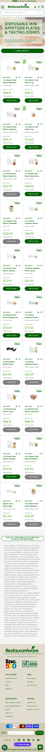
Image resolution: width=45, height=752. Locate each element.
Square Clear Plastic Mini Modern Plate (8, 505)
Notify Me (11, 194)
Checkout (30, 682)
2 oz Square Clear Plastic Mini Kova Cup (9, 81)
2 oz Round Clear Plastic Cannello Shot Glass (9, 458)
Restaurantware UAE (13, 706)
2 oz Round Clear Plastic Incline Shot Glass (10, 175)
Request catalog (33, 710)
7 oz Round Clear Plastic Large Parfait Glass (9, 410)
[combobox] (22, 12)
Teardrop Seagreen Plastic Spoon (32, 269)
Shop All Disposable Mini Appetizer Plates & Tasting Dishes (22, 538)
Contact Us (31, 703)
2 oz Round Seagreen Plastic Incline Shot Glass (31, 363)
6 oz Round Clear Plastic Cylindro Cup (9, 269)
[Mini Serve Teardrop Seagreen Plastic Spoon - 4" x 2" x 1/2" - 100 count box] (33, 255)
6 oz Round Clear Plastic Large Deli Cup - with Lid (31, 410)
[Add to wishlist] (39, 7)
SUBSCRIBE (39, 733)
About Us (8, 713)
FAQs (7, 686)
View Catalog (32, 706)
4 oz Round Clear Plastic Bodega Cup (10, 316)
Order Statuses (11, 679)
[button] (2, 6)
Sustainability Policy (13, 703)
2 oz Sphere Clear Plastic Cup (31, 128)
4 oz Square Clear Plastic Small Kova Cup (32, 458)
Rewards (8, 689)
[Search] (41, 12)
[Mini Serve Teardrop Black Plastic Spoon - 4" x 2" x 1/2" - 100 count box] (11, 349)
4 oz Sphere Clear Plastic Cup (32, 81)
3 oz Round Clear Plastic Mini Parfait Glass (32, 175)
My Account (31, 679)
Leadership (9, 717)
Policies (8, 682)
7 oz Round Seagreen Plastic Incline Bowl (31, 316)
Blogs (7, 710)
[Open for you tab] (40, 747)
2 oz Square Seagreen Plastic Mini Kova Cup (31, 222)
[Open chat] (4, 747)
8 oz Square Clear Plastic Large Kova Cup (10, 128)
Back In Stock (32, 686)
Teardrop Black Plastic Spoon (9, 363)
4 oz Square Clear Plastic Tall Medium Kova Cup (10, 222)
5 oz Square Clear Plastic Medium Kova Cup (31, 505)
